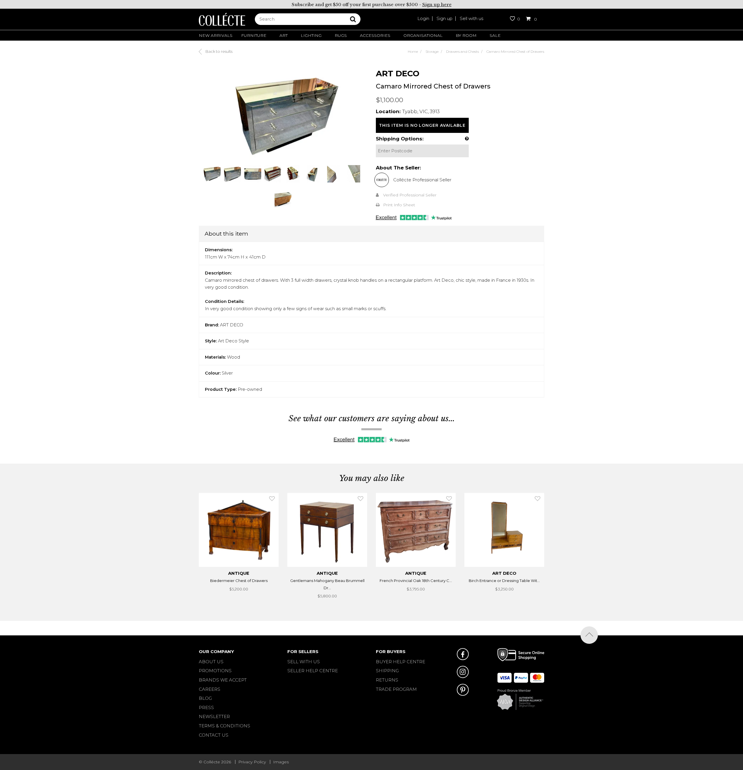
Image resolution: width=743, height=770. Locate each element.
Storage (432, 51)
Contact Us (213, 735)
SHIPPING (387, 670)
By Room (466, 35)
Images (281, 761)
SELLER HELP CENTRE (312, 670)
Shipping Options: (399, 139)
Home (413, 51)
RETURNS (387, 680)
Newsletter (214, 716)
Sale (495, 35)
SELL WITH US (303, 661)
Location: (388, 111)
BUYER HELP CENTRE (400, 661)
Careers (209, 689)
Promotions (215, 670)
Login (423, 18)
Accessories (375, 35)
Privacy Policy (252, 761)
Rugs (341, 35)
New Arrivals (215, 35)
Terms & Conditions (224, 726)
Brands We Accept (223, 680)
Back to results (218, 51)
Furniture (253, 35)
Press (206, 707)
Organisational (423, 35)
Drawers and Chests (462, 51)
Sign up (444, 18)
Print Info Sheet (399, 204)
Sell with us (471, 18)
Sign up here (437, 4)
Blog (205, 698)
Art (283, 35)
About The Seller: (398, 168)
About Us (211, 661)
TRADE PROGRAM (396, 689)
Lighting (311, 35)
